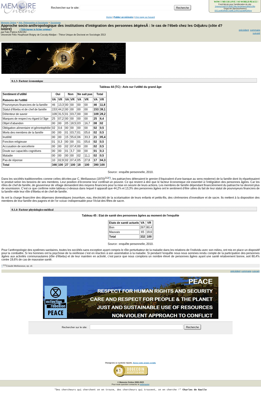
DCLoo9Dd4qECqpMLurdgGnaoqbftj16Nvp (233, 11)
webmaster (144, 384)
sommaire (255, 30)
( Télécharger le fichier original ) (35, 29)
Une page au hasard (145, 17)
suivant (256, 33)
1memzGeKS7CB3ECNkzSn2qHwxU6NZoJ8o (235, 6)
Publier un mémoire (123, 17)
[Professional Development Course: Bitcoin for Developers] (63, 72)
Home (109, 17)
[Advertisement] (130, 344)
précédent (244, 30)
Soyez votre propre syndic (144, 363)
